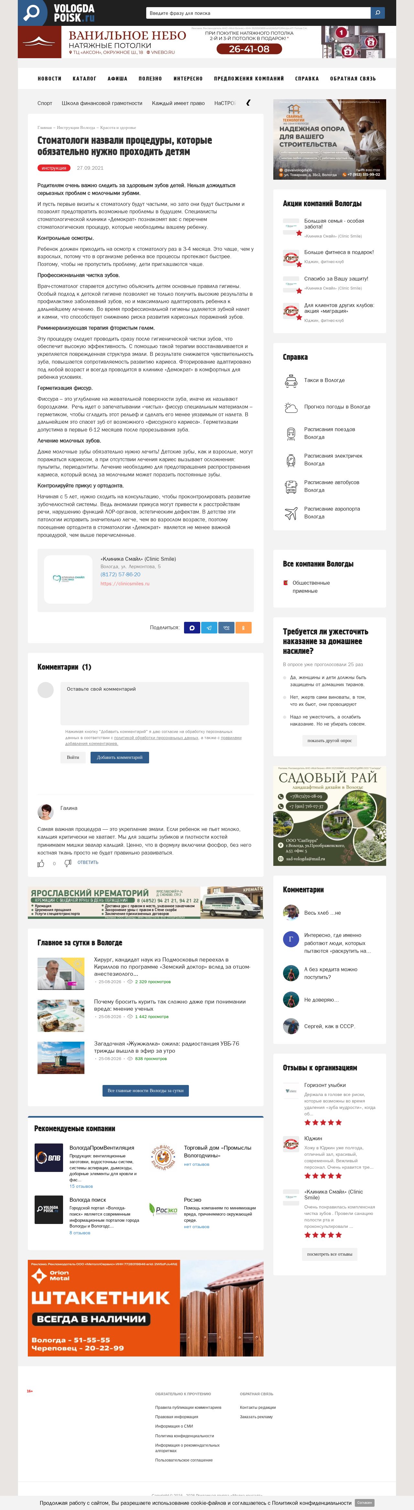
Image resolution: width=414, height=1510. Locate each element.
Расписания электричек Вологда (333, 459)
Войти (73, 757)
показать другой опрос (330, 740)
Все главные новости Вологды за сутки (146, 1090)
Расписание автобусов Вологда (331, 486)
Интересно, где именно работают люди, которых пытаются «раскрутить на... (337, 943)
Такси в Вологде (324, 380)
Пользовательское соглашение (184, 1460)
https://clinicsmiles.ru (125, 583)
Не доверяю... (321, 999)
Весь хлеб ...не (322, 912)
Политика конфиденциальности (184, 1436)
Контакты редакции (258, 1407)
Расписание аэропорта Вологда (332, 512)
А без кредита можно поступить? (330, 973)
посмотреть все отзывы (329, 1254)
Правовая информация (176, 1417)
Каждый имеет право (178, 103)
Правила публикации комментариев (188, 1407)
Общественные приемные (305, 587)
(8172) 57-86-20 (120, 574)
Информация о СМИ (174, 1426)
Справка (295, 357)
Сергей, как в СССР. (329, 1026)
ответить (88, 862)
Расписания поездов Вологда (329, 433)
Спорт (45, 103)
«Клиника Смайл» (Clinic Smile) (138, 559)
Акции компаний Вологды (322, 203)
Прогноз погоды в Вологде (337, 406)
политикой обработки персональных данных (156, 737)
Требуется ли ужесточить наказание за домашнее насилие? (325, 641)
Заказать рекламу (256, 1417)
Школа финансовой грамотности (102, 103)
